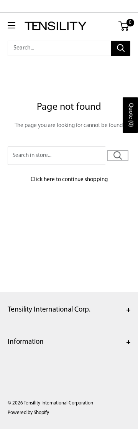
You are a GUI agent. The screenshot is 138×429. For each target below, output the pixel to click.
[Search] (120, 48)
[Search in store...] (117, 155)
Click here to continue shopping (69, 180)
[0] (124, 26)
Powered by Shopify (28, 412)
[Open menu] (11, 25)
